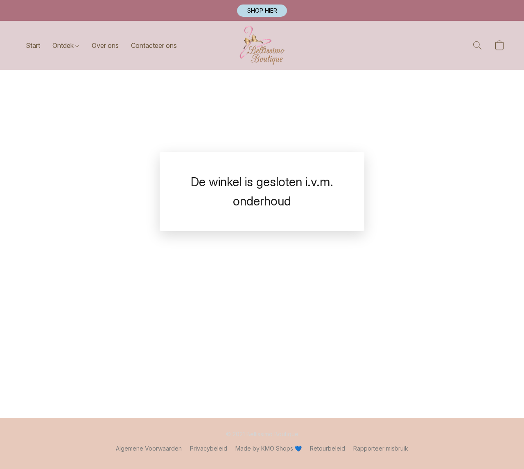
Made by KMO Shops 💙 (268, 448)
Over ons (105, 45)
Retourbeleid (327, 448)
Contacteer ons (154, 45)
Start (33, 45)
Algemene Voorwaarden (149, 448)
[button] (262, 11)
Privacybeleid (208, 448)
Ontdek (63, 45)
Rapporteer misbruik (380, 448)
